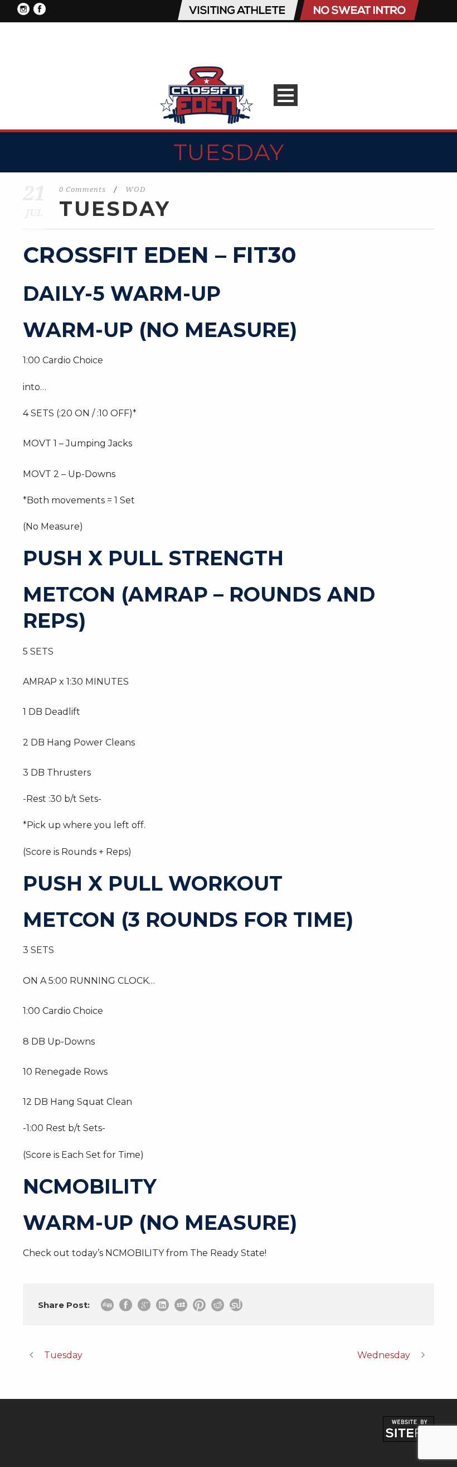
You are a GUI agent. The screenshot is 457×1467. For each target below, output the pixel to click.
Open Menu (286, 95)
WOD (135, 189)
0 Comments (82, 189)
